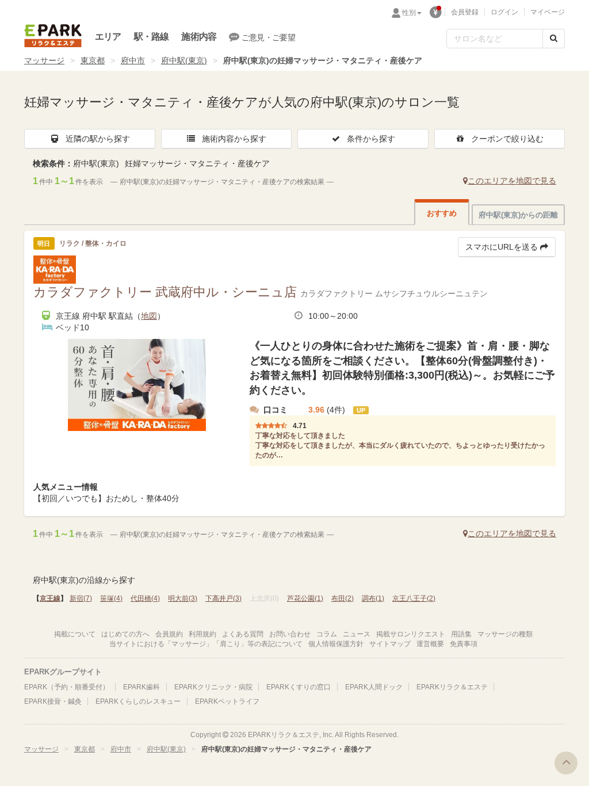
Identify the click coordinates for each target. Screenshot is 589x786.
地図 (149, 315)
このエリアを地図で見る (512, 180)
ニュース (356, 634)
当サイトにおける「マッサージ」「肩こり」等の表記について (206, 644)
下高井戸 (223, 598)
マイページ (547, 12)
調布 (373, 598)
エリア (108, 36)
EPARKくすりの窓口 (298, 687)
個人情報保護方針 (336, 644)
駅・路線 (151, 36)
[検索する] (553, 38)
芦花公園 (305, 598)
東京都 (93, 60)
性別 (409, 13)
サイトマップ (390, 644)
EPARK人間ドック (374, 687)
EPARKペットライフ (227, 701)
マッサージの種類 (505, 634)
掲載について (74, 634)
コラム (326, 634)
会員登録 (465, 12)
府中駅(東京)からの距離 (518, 215)
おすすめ (442, 213)
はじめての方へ (125, 634)
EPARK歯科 (141, 687)
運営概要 (430, 644)
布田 (342, 598)
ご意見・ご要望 (268, 37)
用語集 (461, 634)
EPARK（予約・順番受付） (66, 687)
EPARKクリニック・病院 (213, 687)
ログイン (504, 12)
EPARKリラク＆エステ (53, 35)
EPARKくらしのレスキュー (138, 701)
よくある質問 (242, 634)
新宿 (81, 598)
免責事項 (463, 644)
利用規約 (202, 634)
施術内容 (198, 36)
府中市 (133, 60)
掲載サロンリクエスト (410, 634)
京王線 (50, 598)
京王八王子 (413, 598)
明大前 (182, 598)
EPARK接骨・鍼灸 (53, 701)
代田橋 (145, 598)
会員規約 (169, 634)
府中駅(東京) (184, 60)
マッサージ (44, 60)
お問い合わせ (290, 634)
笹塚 (111, 598)
